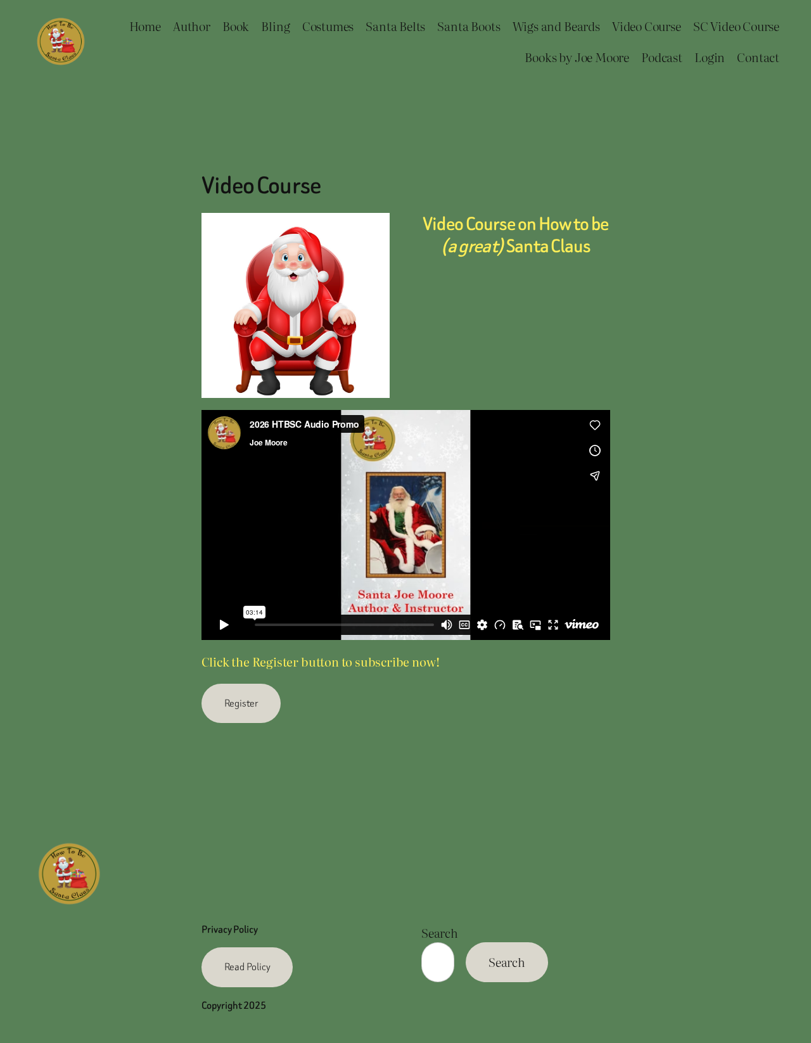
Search (439, 933)
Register (241, 703)
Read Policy (247, 966)
